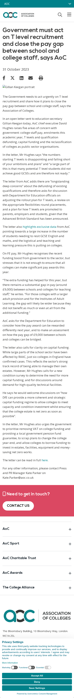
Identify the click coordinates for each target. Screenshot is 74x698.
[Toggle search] (60, 14)
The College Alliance (19, 587)
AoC (6, 529)
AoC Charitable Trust (19, 558)
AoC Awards (13, 573)
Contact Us (18, 506)
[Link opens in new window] (4, 78)
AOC (7, 4)
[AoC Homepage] (18, 14)
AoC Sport (11, 543)
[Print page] (41, 78)
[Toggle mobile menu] (67, 14)
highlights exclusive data (39, 227)
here (45, 460)
